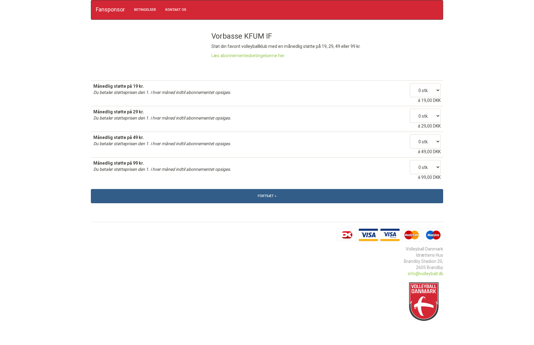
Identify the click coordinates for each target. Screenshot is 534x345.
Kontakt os (175, 10)
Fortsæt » (267, 196)
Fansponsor (110, 9)
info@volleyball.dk (425, 273)
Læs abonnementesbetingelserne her (248, 55)
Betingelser (145, 10)
